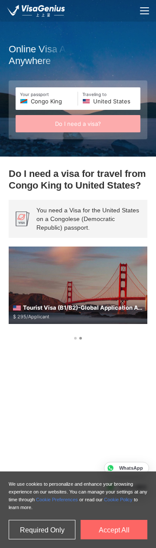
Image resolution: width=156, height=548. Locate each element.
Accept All (114, 530)
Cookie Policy (118, 499)
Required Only (42, 530)
